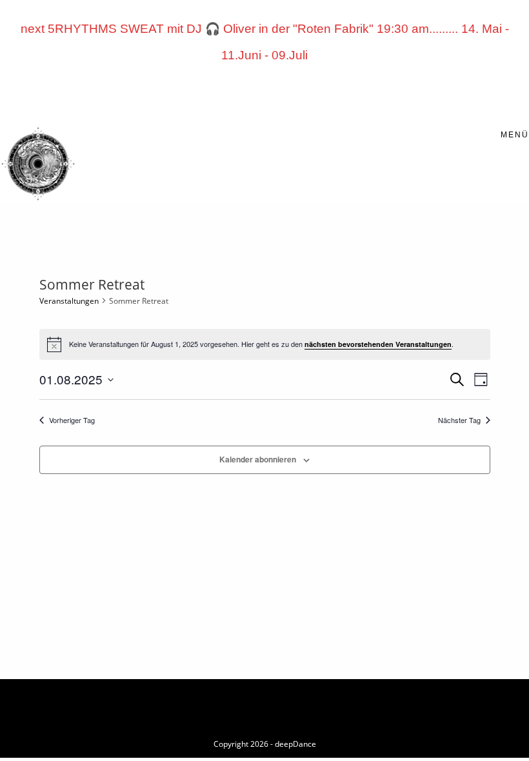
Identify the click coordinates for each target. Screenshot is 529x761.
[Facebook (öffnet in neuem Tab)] (203, 91)
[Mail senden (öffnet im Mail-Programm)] (301, 91)
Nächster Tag (459, 420)
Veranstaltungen (69, 300)
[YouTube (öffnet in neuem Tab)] (276, 91)
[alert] (264, 344)
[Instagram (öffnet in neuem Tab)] (252, 91)
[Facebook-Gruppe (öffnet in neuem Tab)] (227, 91)
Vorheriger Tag (72, 420)
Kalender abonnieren (257, 459)
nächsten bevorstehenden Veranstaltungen (378, 344)
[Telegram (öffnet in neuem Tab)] (326, 91)
